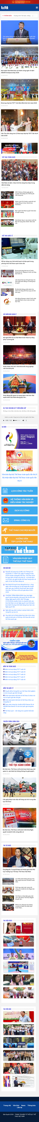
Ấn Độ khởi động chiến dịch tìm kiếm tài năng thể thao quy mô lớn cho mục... (25, 290)
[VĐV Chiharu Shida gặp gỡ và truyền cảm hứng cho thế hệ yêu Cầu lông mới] (7, 195)
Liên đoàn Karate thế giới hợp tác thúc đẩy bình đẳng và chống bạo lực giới (25, 281)
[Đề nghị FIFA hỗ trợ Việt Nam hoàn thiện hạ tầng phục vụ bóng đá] (19, 316)
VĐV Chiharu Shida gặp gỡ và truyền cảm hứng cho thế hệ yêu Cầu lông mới (24, 193)
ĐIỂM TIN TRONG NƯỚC (9, 666)
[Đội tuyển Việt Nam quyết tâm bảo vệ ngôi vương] (7, 213)
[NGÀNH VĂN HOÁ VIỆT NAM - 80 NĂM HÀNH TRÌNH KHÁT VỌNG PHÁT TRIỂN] (18, 988)
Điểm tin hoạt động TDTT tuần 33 (15, 672)
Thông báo (31, 1105)
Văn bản (16, 1105)
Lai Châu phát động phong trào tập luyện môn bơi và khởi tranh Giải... (25, 880)
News (23, 1105)
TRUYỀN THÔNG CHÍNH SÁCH (11, 721)
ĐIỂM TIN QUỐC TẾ (8, 688)
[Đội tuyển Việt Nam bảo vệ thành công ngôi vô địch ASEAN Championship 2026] (19, 57)
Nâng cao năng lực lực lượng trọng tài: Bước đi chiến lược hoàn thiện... (23, 906)
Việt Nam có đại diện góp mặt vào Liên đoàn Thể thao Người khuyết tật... (24, 897)
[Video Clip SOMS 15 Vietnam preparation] (18, 936)
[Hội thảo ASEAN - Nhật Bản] (18, 975)
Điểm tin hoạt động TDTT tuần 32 (15, 674)
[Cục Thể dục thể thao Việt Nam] (4, 7)
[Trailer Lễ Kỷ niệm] (18, 923)
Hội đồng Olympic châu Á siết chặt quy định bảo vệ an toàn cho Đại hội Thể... (25, 300)
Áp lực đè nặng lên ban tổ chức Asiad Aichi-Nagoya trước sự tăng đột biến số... (25, 272)
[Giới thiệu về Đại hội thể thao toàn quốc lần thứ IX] (18, 949)
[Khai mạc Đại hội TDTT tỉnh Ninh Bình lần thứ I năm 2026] (19, 90)
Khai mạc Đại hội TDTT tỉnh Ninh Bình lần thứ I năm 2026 (19, 103)
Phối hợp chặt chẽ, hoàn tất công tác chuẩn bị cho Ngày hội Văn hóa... (24, 889)
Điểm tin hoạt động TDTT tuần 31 (15, 677)
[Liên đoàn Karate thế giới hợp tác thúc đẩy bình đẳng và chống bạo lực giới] (7, 283)
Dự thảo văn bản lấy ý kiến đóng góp (14, 408)
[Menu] (37, 8)
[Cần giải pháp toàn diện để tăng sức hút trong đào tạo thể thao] (19, 787)
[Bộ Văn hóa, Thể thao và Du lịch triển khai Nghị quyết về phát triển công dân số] (19, 818)
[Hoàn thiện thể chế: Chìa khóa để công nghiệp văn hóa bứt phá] (19, 345)
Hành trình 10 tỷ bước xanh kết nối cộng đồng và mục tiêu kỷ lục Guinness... (25, 203)
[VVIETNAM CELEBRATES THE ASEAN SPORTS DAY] (18, 962)
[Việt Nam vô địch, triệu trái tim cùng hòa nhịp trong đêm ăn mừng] (19, 170)
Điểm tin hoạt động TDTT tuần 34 (15, 669)
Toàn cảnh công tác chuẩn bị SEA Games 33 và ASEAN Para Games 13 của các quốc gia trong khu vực (18, 706)
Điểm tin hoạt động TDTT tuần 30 (15, 679)
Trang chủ (7, 1105)
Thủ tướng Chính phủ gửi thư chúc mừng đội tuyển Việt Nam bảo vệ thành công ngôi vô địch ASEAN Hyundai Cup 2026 (19, 38)
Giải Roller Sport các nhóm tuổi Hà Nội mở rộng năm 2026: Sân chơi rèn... (25, 221)
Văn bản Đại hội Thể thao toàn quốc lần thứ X (19, 474)
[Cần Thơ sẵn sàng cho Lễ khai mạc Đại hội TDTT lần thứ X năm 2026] (19, 120)
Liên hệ (19, 1107)
